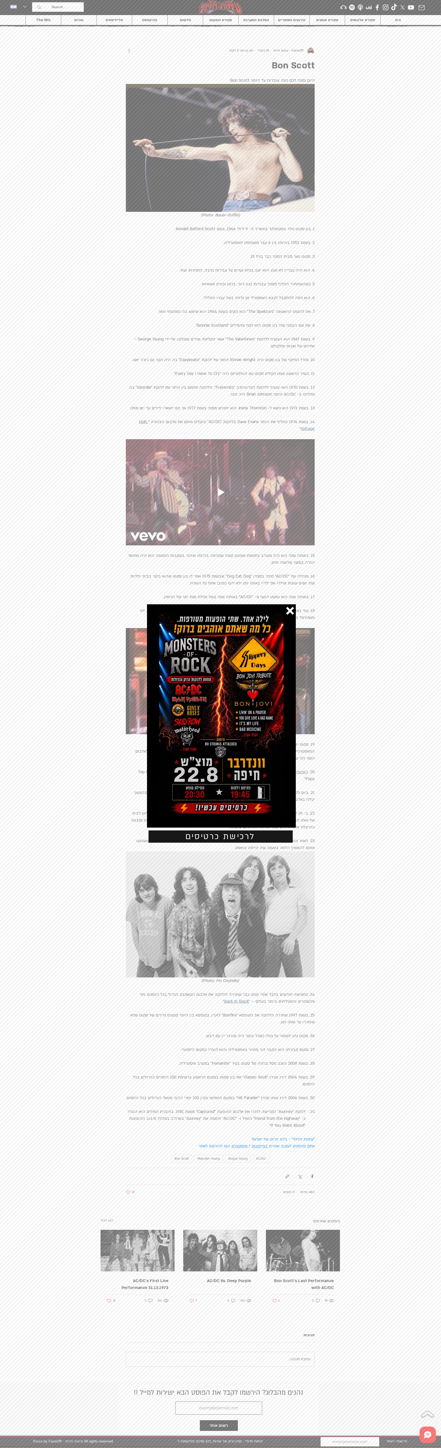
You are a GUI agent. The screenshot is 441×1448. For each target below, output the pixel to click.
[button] (290, 611)
